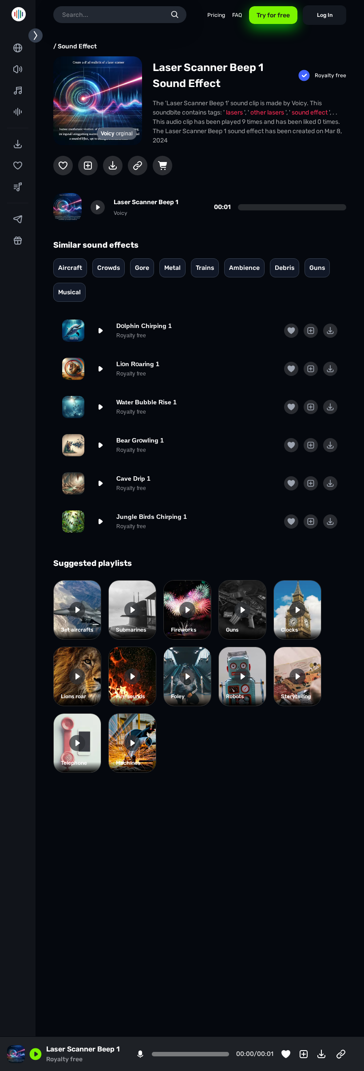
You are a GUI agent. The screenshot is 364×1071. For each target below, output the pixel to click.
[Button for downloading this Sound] (113, 165)
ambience (244, 268)
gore (142, 268)
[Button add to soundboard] (88, 165)
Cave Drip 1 (133, 478)
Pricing (216, 15)
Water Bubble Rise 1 (146, 402)
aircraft (70, 268)
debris (284, 268)
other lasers (267, 112)
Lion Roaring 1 (137, 364)
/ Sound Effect (75, 46)
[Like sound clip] (63, 165)
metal (172, 268)
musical (69, 292)
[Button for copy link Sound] (137, 165)
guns (317, 268)
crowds (108, 268)
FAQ (237, 15)
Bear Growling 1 (140, 440)
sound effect (310, 112)
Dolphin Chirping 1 (144, 325)
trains (205, 268)
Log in (324, 15)
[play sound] (98, 207)
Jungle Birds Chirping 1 (151, 516)
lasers (235, 112)
